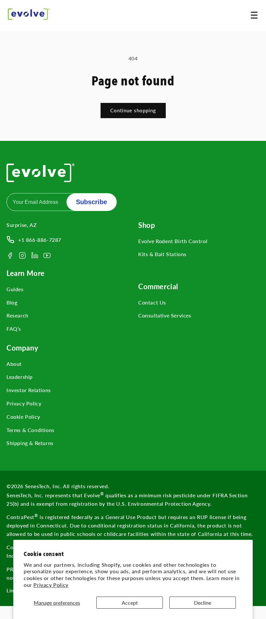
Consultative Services (164, 315)
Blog (11, 302)
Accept (130, 603)
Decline (202, 603)
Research (17, 315)
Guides (15, 289)
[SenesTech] (29, 14)
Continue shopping (133, 110)
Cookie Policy (23, 417)
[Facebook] (10, 255)
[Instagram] (22, 255)
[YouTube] (47, 255)
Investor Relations (28, 390)
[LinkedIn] (34, 255)
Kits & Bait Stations (162, 254)
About (14, 364)
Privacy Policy (50, 585)
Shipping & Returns (30, 443)
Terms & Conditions (30, 430)
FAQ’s (13, 329)
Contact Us (152, 302)
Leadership (19, 377)
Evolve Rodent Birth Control (172, 241)
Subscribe (91, 201)
